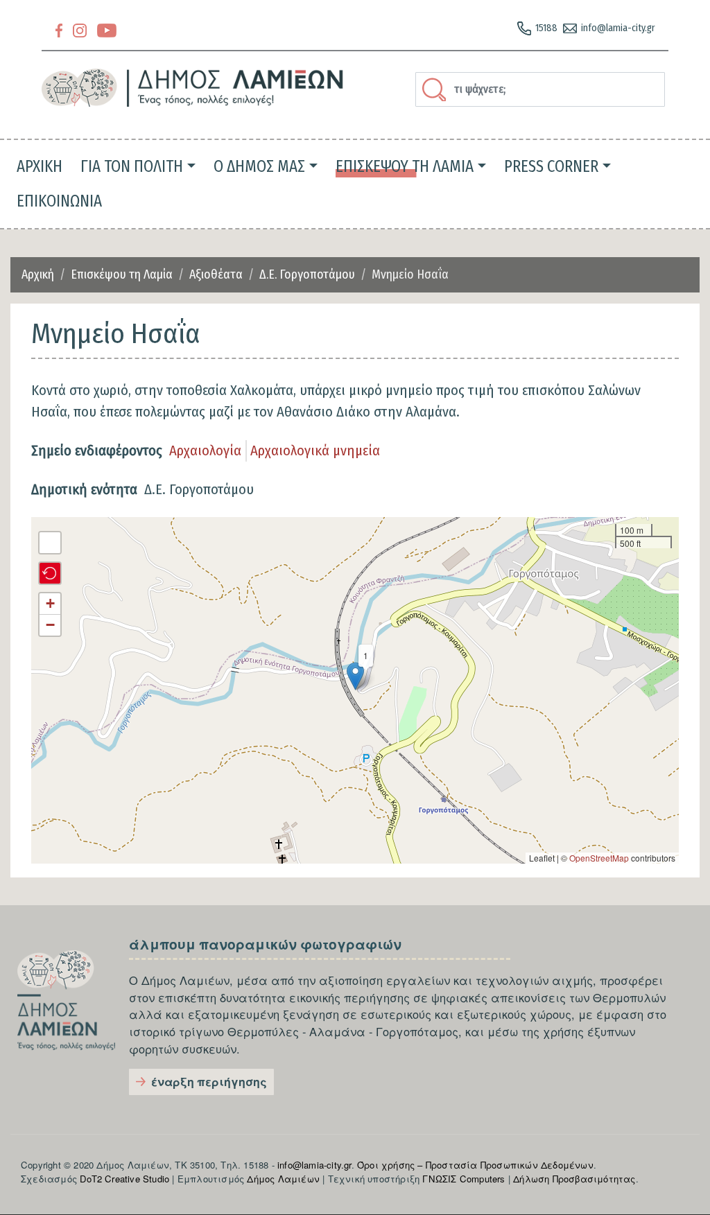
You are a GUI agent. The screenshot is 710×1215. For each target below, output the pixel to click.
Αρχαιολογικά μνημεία (315, 450)
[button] (355, 676)
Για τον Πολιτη (131, 166)
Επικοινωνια (59, 201)
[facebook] (58, 29)
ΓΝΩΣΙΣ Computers (463, 1178)
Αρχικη (39, 166)
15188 (546, 28)
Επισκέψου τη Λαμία (122, 274)
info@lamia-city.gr (618, 28)
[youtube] (106, 29)
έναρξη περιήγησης (209, 1082)
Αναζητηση (436, 89)
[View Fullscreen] (50, 542)
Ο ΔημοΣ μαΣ (259, 166)
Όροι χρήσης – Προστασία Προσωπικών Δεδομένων (475, 1164)
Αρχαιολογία (205, 450)
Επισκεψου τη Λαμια (405, 166)
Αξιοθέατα (216, 274)
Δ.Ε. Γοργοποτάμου (307, 274)
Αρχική (37, 274)
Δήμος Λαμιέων (283, 1178)
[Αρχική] (193, 87)
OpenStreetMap (599, 858)
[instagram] (80, 29)
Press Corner (551, 166)
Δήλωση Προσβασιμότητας (574, 1178)
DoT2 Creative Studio (124, 1178)
